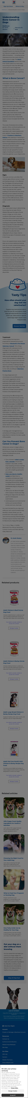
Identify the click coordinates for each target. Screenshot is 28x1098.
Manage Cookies (12, 1091)
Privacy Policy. (14, 1088)
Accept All (12, 1095)
